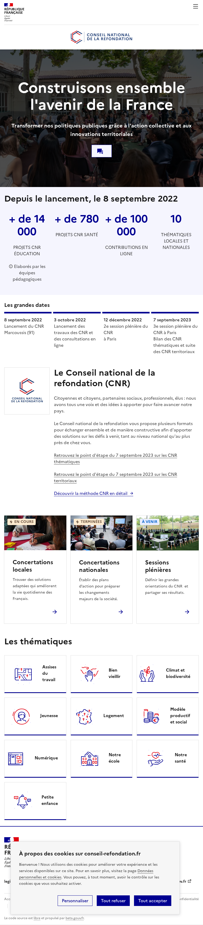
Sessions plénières (158, 566)
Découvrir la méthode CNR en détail (90, 493)
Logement (113, 715)
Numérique (46, 758)
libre (37, 918)
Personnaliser (75, 900)
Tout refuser (113, 900)
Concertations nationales (99, 566)
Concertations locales (33, 566)
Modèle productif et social (180, 715)
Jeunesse (49, 715)
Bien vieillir (115, 673)
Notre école (115, 757)
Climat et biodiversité (178, 673)
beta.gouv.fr (75, 918)
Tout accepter (152, 900)
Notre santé (181, 757)
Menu (195, 6)
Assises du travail (49, 673)
